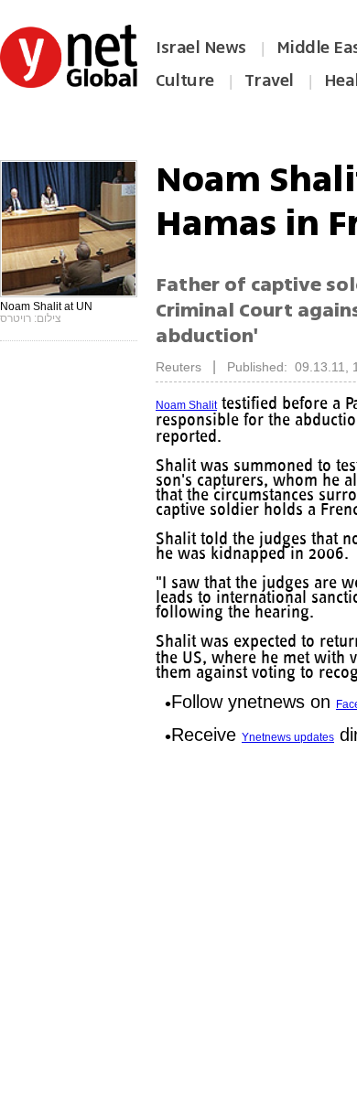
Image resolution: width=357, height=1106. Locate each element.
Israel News (201, 47)
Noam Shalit (186, 405)
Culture (185, 80)
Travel (269, 80)
